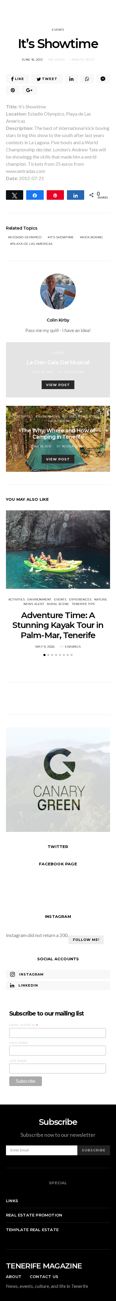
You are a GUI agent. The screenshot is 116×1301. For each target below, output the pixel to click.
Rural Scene (59, 421)
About (13, 1276)
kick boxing (92, 237)
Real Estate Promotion (34, 1215)
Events (58, 30)
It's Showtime (62, 237)
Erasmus (72, 647)
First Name (18, 1043)
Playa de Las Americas (32, 244)
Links (12, 1200)
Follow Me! (86, 940)
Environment (47, 416)
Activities (24, 416)
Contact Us (44, 1276)
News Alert (33, 604)
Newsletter (88, 416)
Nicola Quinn (73, 446)
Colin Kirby (58, 320)
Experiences (80, 599)
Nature (68, 416)
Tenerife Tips (83, 604)
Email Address (23, 1025)
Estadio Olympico (25, 237)
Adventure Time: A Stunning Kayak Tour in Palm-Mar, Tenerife (57, 625)
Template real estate (32, 1229)
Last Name (18, 1061)
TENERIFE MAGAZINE (44, 1266)
